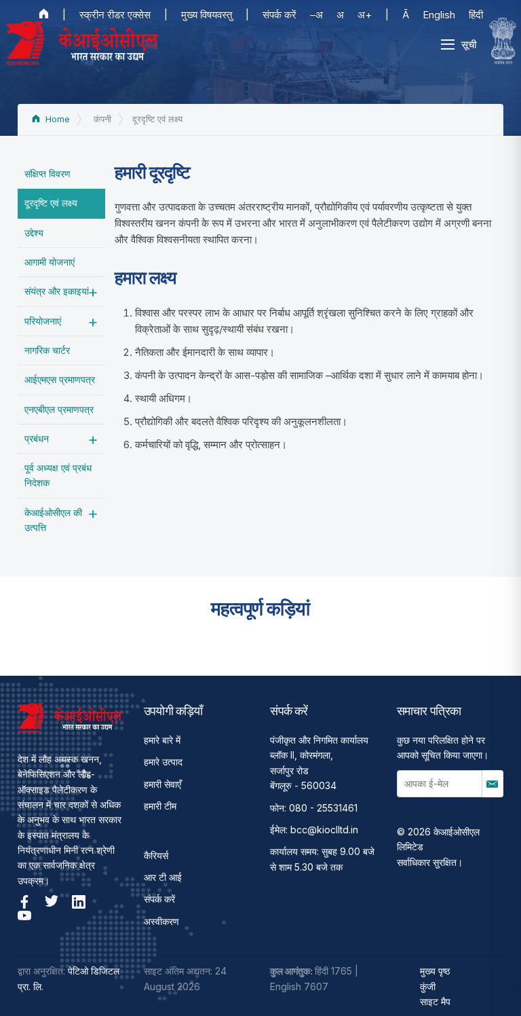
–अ (316, 14)
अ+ (365, 14)
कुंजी (428, 986)
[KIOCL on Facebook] (24, 902)
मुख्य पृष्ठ (435, 971)
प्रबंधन (36, 438)
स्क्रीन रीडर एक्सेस (115, 14)
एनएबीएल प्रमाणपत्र (59, 409)
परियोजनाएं (42, 321)
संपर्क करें (279, 14)
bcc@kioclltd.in (324, 829)
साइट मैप (435, 1001)
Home (56, 119)
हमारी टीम (160, 806)
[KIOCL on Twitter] (51, 902)
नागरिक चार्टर (47, 350)
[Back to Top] (487, 982)
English (439, 14)
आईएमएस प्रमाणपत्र (59, 379)
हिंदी (476, 14)
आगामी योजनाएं (49, 262)
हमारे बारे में (162, 740)
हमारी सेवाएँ (162, 784)
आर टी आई (163, 877)
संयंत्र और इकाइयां (56, 291)
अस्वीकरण (161, 921)
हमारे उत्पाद (163, 761)
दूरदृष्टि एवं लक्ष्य (50, 202)
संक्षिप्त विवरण (47, 173)
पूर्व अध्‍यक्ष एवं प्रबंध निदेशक (58, 475)
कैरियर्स (156, 855)
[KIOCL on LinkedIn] (78, 902)
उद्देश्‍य (33, 232)
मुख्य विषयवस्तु (206, 14)
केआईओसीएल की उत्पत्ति (53, 520)
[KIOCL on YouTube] (24, 915)
